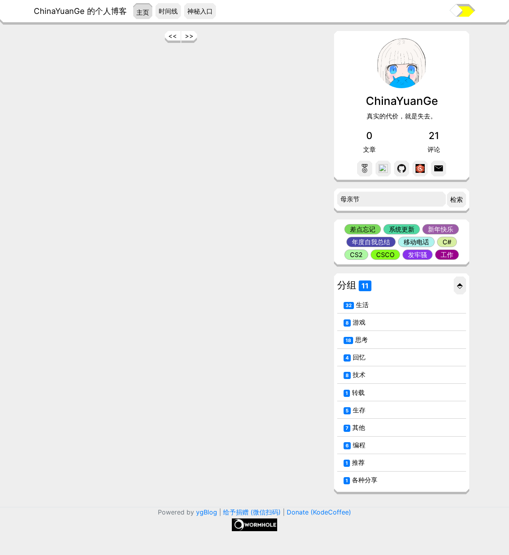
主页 (142, 12)
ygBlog (206, 512)
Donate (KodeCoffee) (319, 512)
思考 (357, 340)
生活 (357, 305)
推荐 (355, 462)
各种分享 (361, 480)
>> (189, 36)
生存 (355, 410)
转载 (355, 392)
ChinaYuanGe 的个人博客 (80, 11)
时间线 (168, 11)
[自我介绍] (364, 168)
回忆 (355, 357)
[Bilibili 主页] (382, 168)
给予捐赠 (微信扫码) (252, 512)
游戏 (355, 322)
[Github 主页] (401, 168)
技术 (355, 375)
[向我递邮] (438, 168)
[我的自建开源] (419, 168)
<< (172, 36)
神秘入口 (200, 11)
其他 (355, 427)
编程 (355, 445)
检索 (456, 199)
